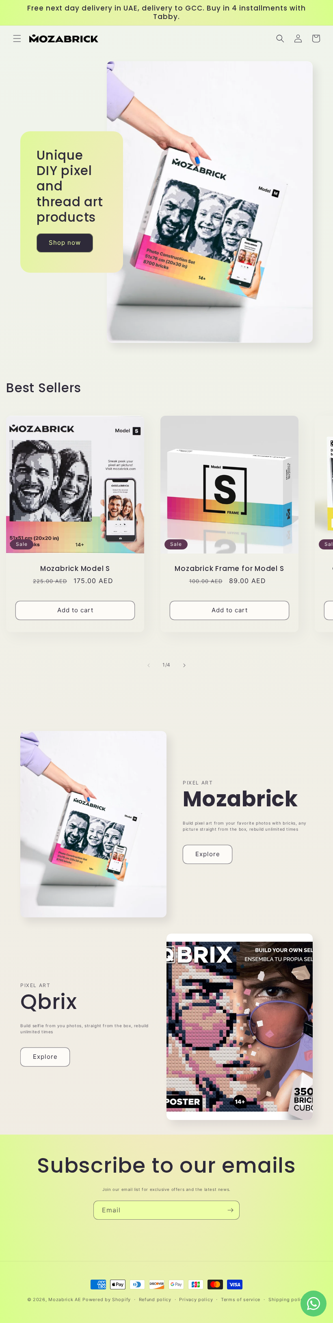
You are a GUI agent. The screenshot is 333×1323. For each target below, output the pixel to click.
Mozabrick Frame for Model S (229, 568)
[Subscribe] (230, 1210)
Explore (207, 854)
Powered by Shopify (106, 1299)
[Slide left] (149, 665)
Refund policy (155, 1299)
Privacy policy (196, 1299)
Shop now (65, 242)
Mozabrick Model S (75, 568)
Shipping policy (287, 1299)
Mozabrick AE (64, 1299)
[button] (17, 38)
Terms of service (240, 1299)
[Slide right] (184, 665)
